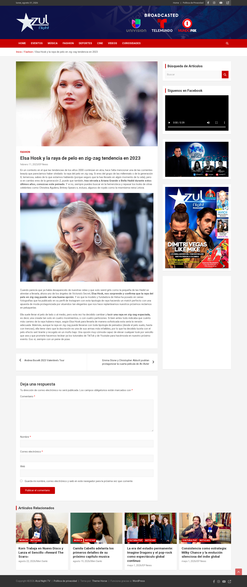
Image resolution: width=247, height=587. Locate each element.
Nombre (25, 436)
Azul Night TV (42, 580)
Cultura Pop (135, 540)
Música (53, 43)
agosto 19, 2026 (81, 561)
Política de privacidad (65, 580)
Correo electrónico (31, 451)
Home (176, 3)
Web (22, 466)
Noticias (36, 540)
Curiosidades (131, 43)
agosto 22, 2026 (26, 561)
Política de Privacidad (193, 3)
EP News (43, 164)
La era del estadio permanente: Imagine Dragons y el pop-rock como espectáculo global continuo (150, 554)
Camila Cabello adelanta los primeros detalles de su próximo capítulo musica (93, 552)
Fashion (68, 43)
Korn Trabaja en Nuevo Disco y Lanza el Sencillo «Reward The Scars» (41, 552)
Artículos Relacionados (36, 508)
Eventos (37, 43)
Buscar (225, 74)
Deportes (85, 43)
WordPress (139, 580)
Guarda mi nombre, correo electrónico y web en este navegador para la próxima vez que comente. (79, 481)
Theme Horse (99, 580)
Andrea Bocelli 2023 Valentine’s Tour (44, 360)
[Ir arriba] (238, 572)
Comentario (27, 396)
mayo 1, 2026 (134, 565)
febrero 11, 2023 (29, 164)
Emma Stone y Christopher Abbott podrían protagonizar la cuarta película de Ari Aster (125, 362)
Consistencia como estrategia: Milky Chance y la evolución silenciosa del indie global (204, 552)
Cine (100, 43)
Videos (112, 43)
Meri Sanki (42, 561)
